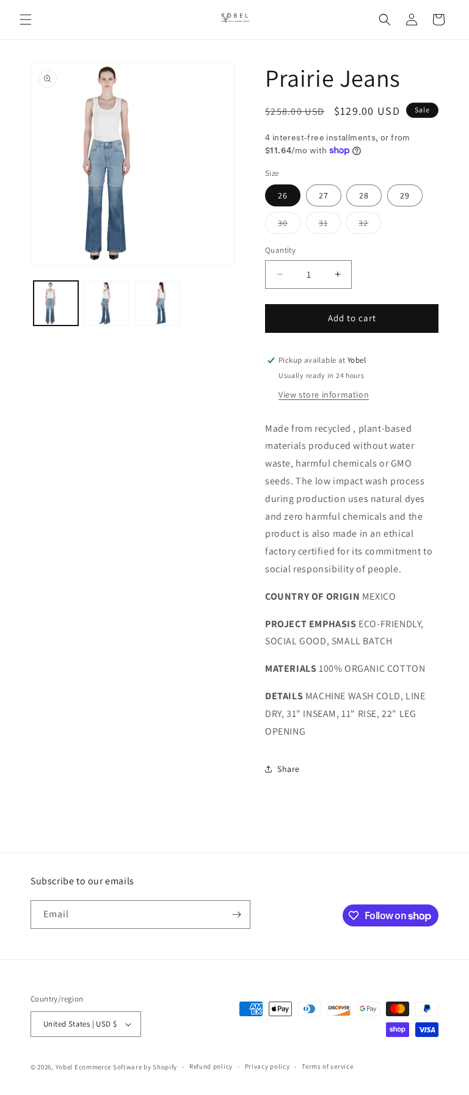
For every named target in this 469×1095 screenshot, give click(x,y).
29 (405, 195)
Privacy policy (267, 1066)
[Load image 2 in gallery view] (106, 303)
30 (289, 225)
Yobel (64, 1067)
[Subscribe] (236, 914)
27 (324, 195)
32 (369, 225)
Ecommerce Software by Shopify (126, 1067)
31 (330, 225)
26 (283, 195)
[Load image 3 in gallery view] (157, 303)
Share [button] (288, 768)
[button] (25, 19)
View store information (323, 394)
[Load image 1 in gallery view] (56, 303)
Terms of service (327, 1066)
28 (364, 195)
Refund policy (211, 1066)
